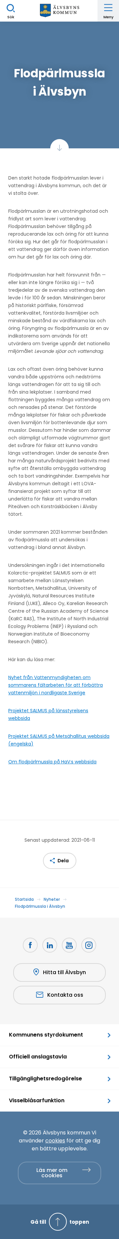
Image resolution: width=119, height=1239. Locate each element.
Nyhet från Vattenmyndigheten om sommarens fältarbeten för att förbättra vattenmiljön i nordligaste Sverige (55, 685)
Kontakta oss (65, 995)
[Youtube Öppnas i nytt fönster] (69, 945)
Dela (63, 860)
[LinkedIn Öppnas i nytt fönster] (49, 945)
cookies (55, 1140)
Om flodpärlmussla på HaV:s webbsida (52, 761)
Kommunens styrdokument (46, 1035)
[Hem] (59, 11)
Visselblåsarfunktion (36, 1100)
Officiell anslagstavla (38, 1056)
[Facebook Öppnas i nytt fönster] (30, 945)
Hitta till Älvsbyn (64, 972)
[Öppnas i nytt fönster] (88, 945)
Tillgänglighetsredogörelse (45, 1078)
